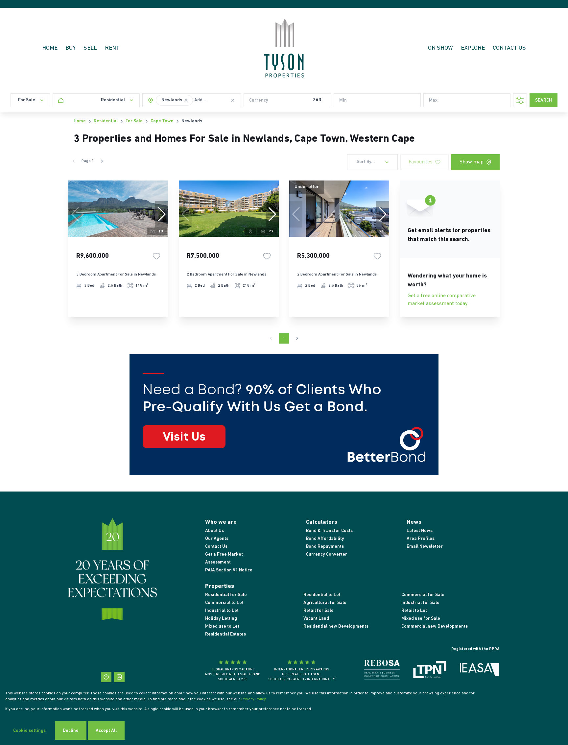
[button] (186, 100)
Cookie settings (29, 730)
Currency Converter (326, 554)
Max (433, 100)
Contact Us (216, 546)
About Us (214, 530)
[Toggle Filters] (520, 100)
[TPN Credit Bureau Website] (429, 671)
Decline (71, 730)
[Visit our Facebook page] (106, 677)
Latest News (420, 530)
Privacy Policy (253, 699)
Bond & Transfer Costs (329, 530)
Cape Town (162, 121)
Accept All (106, 730)
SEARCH (543, 100)
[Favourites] (156, 256)
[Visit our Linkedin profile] (119, 677)
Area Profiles (421, 538)
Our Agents (216, 538)
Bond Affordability (325, 538)
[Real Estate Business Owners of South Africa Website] (382, 671)
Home (80, 121)
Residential (106, 121)
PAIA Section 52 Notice (228, 570)
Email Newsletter (425, 546)
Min (343, 100)
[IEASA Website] (480, 671)
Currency (258, 100)
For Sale (134, 121)
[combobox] (216, 100)
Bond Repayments (325, 546)
